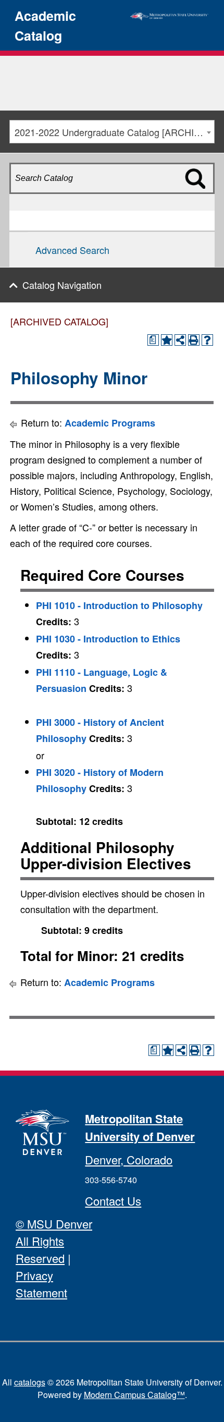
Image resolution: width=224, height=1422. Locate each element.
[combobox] (112, 131)
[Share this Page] (180, 340)
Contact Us (113, 1201)
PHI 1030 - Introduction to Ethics (108, 639)
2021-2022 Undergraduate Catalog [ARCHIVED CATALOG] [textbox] (114, 132)
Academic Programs (110, 423)
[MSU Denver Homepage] (169, 14)
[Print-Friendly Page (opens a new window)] (194, 340)
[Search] (202, 196)
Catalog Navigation (62, 284)
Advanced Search (72, 250)
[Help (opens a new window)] (207, 340)
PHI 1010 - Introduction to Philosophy (119, 605)
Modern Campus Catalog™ (134, 1395)
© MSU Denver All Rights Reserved (54, 1241)
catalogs (29, 1382)
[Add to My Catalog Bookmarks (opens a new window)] (166, 340)
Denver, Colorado (128, 1159)
